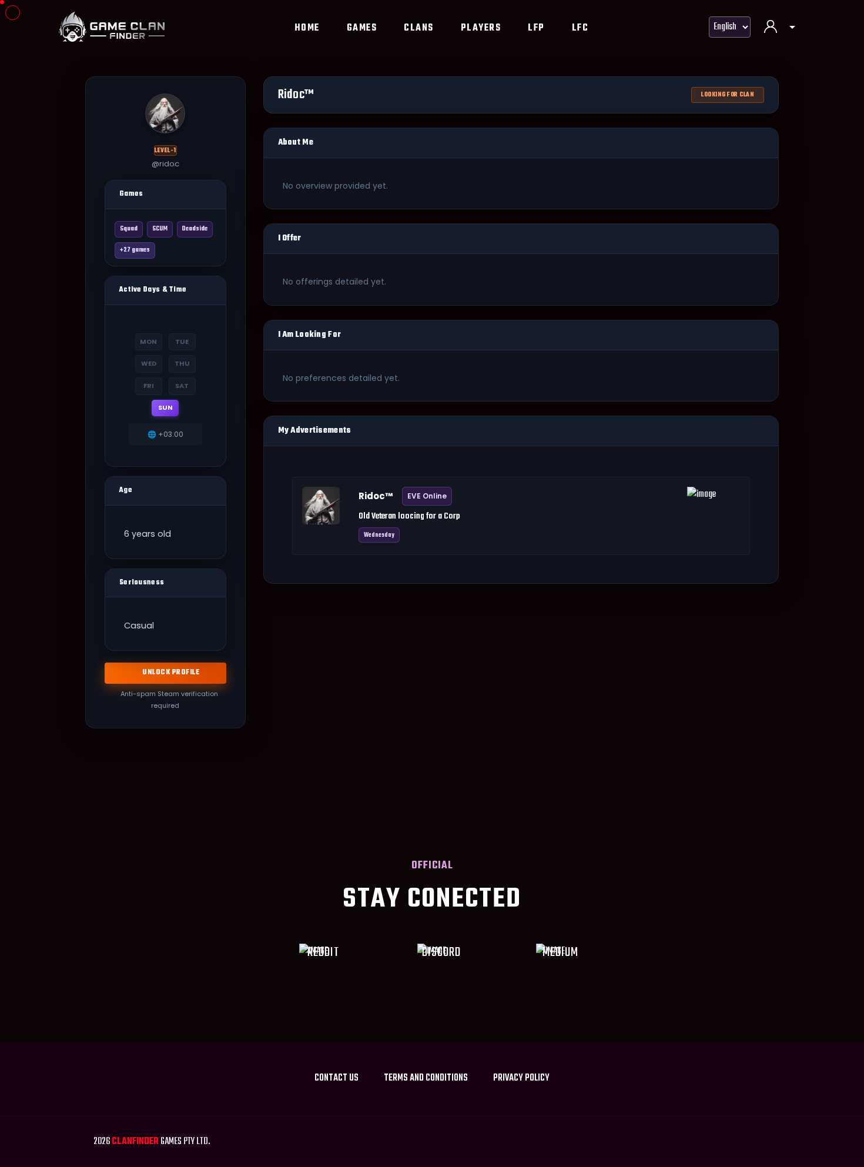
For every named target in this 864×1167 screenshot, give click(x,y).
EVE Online (427, 496)
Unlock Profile (170, 672)
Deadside (194, 229)
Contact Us (336, 1078)
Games (362, 28)
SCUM (160, 229)
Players (481, 28)
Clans (419, 28)
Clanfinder (135, 1141)
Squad (129, 229)
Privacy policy (521, 1078)
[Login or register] (779, 28)
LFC (580, 28)
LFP (536, 28)
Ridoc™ (376, 496)
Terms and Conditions (426, 1078)
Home (307, 28)
